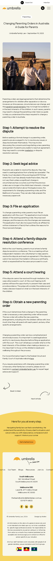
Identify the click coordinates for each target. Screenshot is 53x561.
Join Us (40, 470)
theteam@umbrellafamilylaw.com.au (26, 498)
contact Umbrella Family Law (24, 369)
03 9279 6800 (26, 500)
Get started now (26, 442)
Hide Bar (47, 3)
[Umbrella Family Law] (11, 8)
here (32, 358)
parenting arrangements (16, 107)
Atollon (44, 517)
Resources (30, 470)
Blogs (20, 470)
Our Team (12, 470)
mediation (29, 150)
